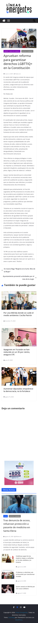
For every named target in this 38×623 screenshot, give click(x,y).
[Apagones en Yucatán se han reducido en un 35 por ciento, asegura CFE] (19, 329)
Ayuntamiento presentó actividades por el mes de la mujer (18, 277)
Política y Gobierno (27, 51)
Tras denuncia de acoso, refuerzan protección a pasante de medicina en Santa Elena (16, 525)
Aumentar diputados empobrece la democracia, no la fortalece (18, 390)
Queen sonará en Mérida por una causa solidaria (25, 588)
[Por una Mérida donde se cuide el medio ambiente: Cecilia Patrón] (19, 293)
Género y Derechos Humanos (12, 51)
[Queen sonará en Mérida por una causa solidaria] (8, 589)
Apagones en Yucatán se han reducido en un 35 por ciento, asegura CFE (17, 352)
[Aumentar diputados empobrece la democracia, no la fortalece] (19, 368)
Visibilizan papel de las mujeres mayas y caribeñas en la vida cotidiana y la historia (25, 559)
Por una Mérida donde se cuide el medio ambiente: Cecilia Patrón (19, 314)
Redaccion (18, 74)
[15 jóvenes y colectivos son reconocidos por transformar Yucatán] (8, 576)
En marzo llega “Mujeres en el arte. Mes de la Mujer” (19, 270)
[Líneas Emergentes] (4, 20)
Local (5, 516)
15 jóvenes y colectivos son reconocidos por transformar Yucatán (25, 574)
